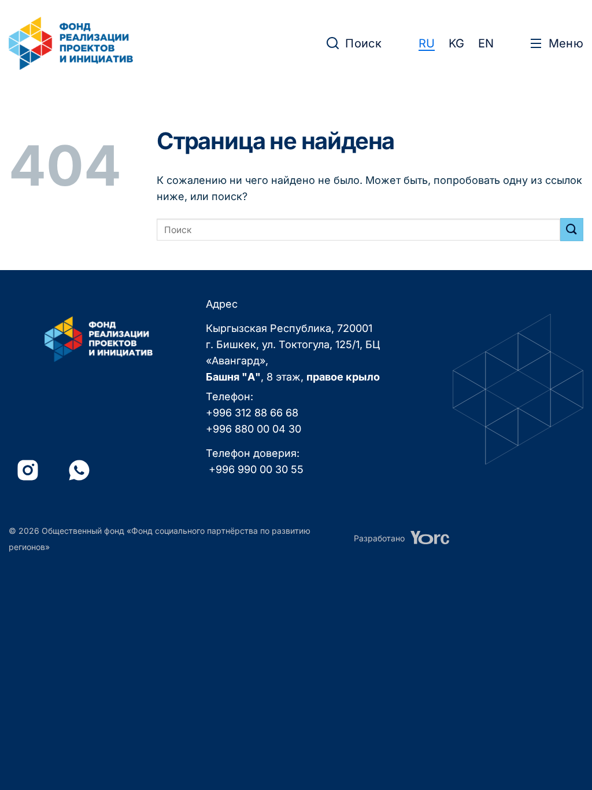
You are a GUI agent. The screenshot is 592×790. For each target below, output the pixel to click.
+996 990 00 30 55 (256, 469)
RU (427, 43)
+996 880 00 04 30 (253, 429)
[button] (354, 43)
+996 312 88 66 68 (252, 413)
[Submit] (571, 229)
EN (486, 43)
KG (456, 43)
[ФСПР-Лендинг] (71, 43)
